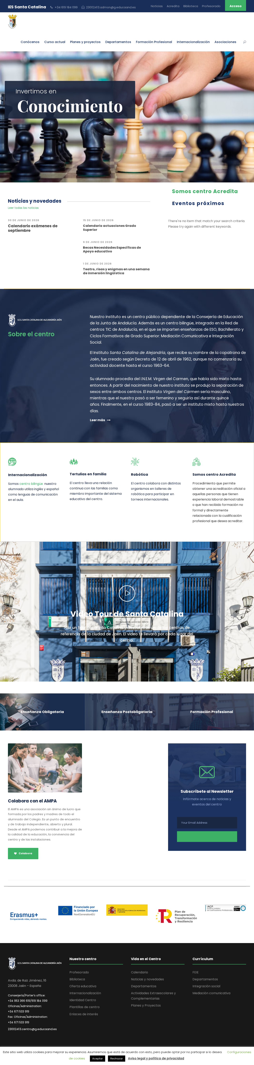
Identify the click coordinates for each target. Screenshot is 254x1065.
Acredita (173, 6)
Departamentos (118, 42)
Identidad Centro (82, 1000)
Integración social (206, 986)
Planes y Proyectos (146, 1005)
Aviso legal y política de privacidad (156, 1058)
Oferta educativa (82, 986)
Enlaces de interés (83, 1014)
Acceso (235, 6)
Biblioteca (190, 6)
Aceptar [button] (97, 1058)
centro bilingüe (31, 483)
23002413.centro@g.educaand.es (32, 1029)
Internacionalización (85, 993)
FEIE (195, 972)
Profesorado (211, 6)
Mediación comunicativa (211, 993)
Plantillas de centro (84, 1007)
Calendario (139, 972)
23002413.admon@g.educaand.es (111, 7)
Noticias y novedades (147, 979)
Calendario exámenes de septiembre (33, 228)
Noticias (157, 6)
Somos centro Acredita (205, 191)
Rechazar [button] (116, 1058)
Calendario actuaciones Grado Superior (109, 227)
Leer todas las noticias (23, 208)
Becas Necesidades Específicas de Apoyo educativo (112, 249)
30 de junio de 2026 (23, 220)
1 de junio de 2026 (97, 264)
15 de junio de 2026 (98, 220)
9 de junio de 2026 (98, 242)
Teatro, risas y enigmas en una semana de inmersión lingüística (116, 271)
